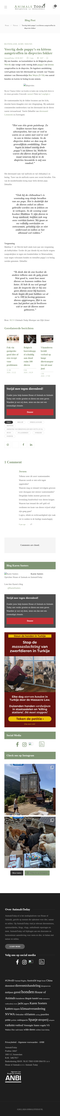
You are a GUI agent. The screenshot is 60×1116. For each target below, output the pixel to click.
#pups (9, 433)
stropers (51, 1020)
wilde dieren (29, 1029)
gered (17, 992)
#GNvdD (9, 980)
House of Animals (20, 577)
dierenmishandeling (27, 985)
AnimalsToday (9, 58)
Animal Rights (20, 981)
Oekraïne (19, 1014)
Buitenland (10, 44)
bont (44, 981)
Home (7, 25)
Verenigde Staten (31, 1025)
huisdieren (20, 998)
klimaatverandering (32, 1008)
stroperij (43, 1019)
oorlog (38, 1015)
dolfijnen (9, 992)
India (40, 999)
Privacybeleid (10, 1042)
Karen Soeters (37, 574)
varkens (10, 1025)
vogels (43, 1025)
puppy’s (41, 65)
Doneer (30, 412)
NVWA (10, 1014)
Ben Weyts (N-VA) (37, 75)
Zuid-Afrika (45, 1030)
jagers (26, 1003)
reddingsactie (22, 1020)
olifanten (29, 1014)
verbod (19, 1025)
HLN (12, 320)
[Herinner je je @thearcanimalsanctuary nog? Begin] (30, 789)
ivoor (15, 1004)
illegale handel (31, 998)
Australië (31, 980)
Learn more (14, 946)
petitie (8, 1020)
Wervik (7, 65)
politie (13, 1020)
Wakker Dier (10, 1030)
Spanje (33, 1019)
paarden (45, 1014)
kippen (17, 1009)
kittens (51, 65)
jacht (20, 1003)
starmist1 (30, 94)
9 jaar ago (22, 524)
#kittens (10, 426)
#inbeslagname (36, 422)
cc (49, 94)
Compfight (44, 94)
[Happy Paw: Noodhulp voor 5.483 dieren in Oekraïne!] (30, 842)
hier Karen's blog (16, 584)
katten (9, 1008)
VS (48, 1025)
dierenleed (10, 986)
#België (20, 422)
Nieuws (15, 25)
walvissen (19, 1030)
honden (27, 991)
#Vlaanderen (23, 433)
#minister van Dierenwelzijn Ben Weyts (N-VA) (25, 429)
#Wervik (10, 436)
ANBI (41, 1042)
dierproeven (46, 986)
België (39, 981)
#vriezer (38, 433)
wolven (38, 1030)
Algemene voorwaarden (28, 1042)
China (49, 980)
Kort (20, 44)
